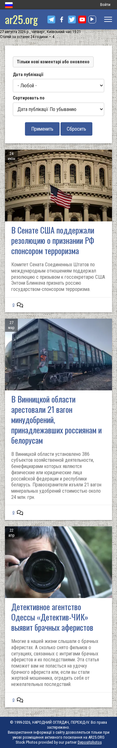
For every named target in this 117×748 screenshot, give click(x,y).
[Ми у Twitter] (72, 19)
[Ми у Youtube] (82, 19)
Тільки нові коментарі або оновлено (53, 61)
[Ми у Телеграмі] (51, 19)
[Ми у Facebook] (62, 19)
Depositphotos (90, 742)
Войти (105, 4)
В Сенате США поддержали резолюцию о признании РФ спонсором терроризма (52, 240)
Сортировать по (29, 97)
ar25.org (21, 19)
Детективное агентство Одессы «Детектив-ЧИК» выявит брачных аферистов (52, 617)
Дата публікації (28, 74)
